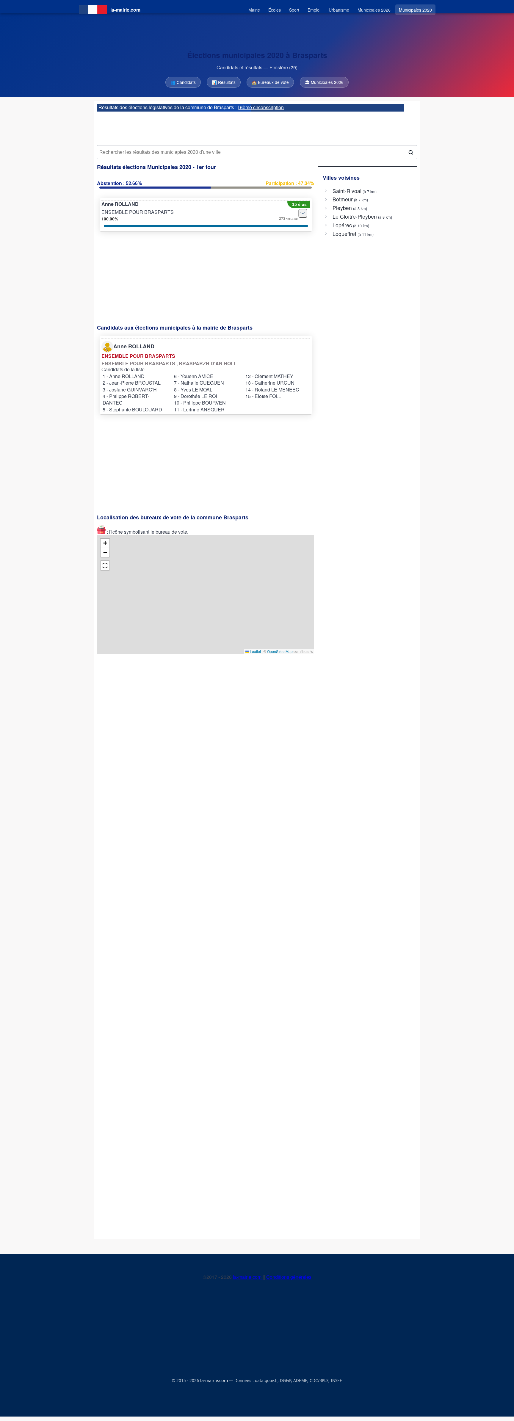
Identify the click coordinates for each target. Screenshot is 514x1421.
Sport (294, 10)
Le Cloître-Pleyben (355, 216)
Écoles (274, 10)
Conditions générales (288, 1276)
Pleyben (342, 207)
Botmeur (343, 199)
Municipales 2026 (374, 10)
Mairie (254, 10)
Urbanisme (339, 10)
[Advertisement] (257, 126)
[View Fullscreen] (105, 565)
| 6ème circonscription (261, 107)
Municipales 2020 (415, 10)
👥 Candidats (183, 82)
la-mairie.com (248, 1276)
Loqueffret (344, 233)
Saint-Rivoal (347, 191)
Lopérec (342, 225)
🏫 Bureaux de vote (270, 82)
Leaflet (255, 651)
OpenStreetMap (280, 651)
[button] (105, 543)
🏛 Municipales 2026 (324, 82)
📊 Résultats (224, 82)
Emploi (314, 10)
